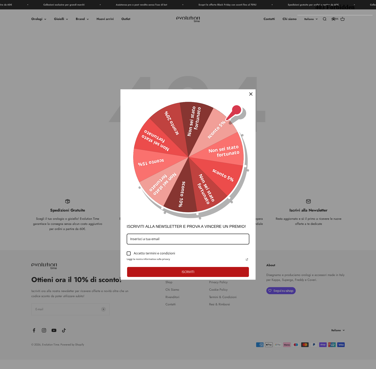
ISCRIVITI (188, 272)
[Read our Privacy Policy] (247, 259)
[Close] (251, 94)
